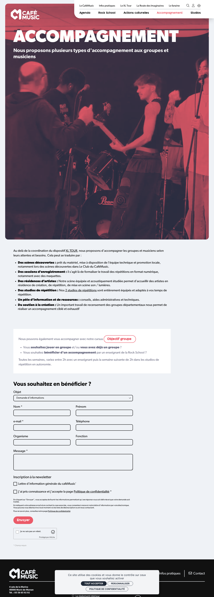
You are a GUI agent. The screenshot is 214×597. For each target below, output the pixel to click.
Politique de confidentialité (91, 491)
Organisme (20, 436)
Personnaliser (120, 583)
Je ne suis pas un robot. (30, 531)
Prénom (81, 406)
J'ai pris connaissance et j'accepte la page (63, 491)
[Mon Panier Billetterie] (199, 6)
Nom (16, 406)
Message (19, 451)
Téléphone (83, 421)
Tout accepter (93, 583)
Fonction (81, 436)
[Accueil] (25, 14)
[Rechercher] (187, 6)
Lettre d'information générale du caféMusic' (47, 484)
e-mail (17, 421)
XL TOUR (71, 251)
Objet (17, 392)
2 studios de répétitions (81, 290)
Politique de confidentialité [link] (107, 589)
